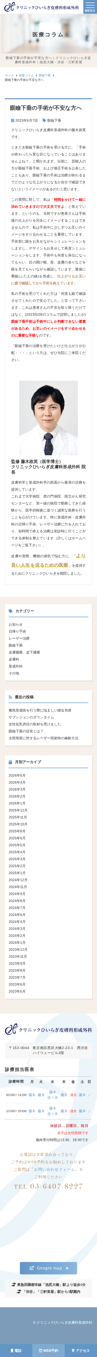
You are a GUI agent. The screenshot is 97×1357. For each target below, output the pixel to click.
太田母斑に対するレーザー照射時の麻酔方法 (43, 738)
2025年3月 (17, 859)
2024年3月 (17, 929)
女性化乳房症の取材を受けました (35, 724)
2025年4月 (17, 852)
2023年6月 (17, 984)
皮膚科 (14, 659)
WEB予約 (50, 1351)
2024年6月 (17, 915)
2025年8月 (17, 831)
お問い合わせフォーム (54, 1169)
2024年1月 (17, 943)
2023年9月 (17, 963)
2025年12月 (18, 810)
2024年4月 (17, 922)
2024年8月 (17, 901)
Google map (49, 1268)
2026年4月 (17, 782)
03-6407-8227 (48, 1186)
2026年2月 (17, 796)
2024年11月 (18, 887)
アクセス (83, 1351)
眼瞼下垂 (54, 120)
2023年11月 (18, 956)
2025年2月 (17, 866)
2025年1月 (17, 873)
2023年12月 (18, 950)
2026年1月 (17, 803)
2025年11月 (18, 817)
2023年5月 (17, 991)
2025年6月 (17, 838)
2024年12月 (18, 880)
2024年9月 (17, 894)
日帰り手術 (17, 631)
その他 (14, 673)
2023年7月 (17, 977)
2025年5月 (17, 845)
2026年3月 (17, 789)
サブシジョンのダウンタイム (31, 717)
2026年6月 (17, 775)
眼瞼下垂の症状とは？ (26, 731)
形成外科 (16, 666)
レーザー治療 (19, 638)
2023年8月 (17, 970)
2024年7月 (17, 908)
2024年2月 (17, 936)
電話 (17, 1351)
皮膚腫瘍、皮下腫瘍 (24, 652)
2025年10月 (18, 824)
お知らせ (16, 624)
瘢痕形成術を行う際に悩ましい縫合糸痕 (40, 710)
